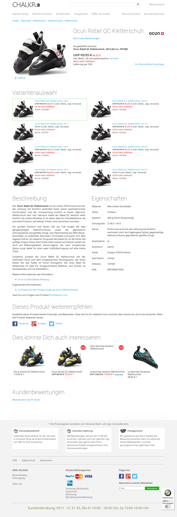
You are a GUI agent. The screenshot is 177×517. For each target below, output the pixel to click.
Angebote (81, 14)
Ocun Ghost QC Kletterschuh (67, 373)
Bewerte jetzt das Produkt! (26, 399)
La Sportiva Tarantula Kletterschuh (139, 374)
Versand (114, 58)
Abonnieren (152, 488)
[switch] (168, 506)
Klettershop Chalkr (26, 4)
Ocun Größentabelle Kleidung (33, 279)
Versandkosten (120, 423)
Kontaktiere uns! (59, 295)
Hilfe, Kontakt (101, 14)
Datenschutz (28, 460)
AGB (14, 460)
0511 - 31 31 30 (68, 508)
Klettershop (20, 14)
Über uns (17, 483)
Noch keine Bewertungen (86, 38)
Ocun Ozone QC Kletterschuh (29, 373)
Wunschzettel (131, 14)
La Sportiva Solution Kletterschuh (106, 373)
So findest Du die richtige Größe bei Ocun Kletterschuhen (48, 289)
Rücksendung (19, 475)
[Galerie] (39, 81)
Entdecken (63, 14)
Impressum (46, 460)
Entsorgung (18, 478)
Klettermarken (42, 14)
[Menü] (172, 489)
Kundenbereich (154, 14)
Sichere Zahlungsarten (78, 470)
